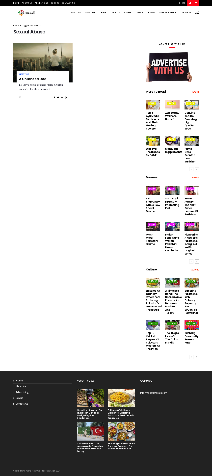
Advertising (42, 3)
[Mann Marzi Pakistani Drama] (153, 226)
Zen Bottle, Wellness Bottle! (172, 116)
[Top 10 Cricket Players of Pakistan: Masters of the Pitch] (153, 325)
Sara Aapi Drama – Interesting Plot (172, 203)
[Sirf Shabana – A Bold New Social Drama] (153, 190)
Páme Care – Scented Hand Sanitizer (190, 155)
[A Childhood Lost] (43, 62)
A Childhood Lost (32, 79)
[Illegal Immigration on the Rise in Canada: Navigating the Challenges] (90, 398)
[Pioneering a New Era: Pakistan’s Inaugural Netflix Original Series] (192, 226)
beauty (128, 12)
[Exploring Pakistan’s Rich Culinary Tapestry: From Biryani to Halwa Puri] (192, 282)
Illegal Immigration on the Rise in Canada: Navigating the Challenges (89, 414)
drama (151, 12)
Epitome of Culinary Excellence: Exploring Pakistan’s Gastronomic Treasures (154, 300)
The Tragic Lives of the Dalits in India (172, 337)
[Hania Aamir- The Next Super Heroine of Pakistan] (192, 190)
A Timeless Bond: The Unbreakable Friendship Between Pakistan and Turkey (173, 302)
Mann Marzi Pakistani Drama (152, 239)
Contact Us (68, 3)
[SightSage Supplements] (172, 140)
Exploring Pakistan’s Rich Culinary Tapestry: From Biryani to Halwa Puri (191, 302)
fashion (186, 12)
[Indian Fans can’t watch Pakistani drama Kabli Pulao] (172, 226)
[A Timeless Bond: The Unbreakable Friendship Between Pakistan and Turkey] (172, 282)
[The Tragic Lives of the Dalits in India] (172, 325)
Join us (55, 3)
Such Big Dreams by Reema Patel (192, 337)
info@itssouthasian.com (153, 392)
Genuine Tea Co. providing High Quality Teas (191, 121)
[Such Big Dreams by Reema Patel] (192, 325)
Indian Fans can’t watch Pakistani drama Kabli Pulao (172, 242)
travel (103, 12)
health (116, 12)
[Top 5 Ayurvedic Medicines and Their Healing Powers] (153, 104)
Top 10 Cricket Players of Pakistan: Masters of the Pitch (153, 341)
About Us (27, 3)
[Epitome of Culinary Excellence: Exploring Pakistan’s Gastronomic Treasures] (153, 282)
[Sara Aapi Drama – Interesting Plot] (172, 190)
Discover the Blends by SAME (153, 152)
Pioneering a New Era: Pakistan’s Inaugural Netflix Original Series (191, 244)
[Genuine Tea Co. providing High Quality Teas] (192, 104)
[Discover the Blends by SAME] (153, 140)
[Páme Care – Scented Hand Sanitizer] (192, 140)
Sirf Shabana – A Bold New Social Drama (153, 205)
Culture (76, 12)
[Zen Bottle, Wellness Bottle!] (172, 104)
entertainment (168, 12)
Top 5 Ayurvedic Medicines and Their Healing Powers (152, 121)
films (140, 12)
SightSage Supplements (173, 150)
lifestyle (90, 12)
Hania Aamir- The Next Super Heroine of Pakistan (191, 206)
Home (16, 3)
